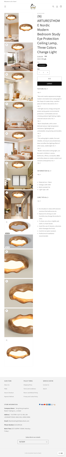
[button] (5, 6)
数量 (38, 69)
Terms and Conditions (30, 388)
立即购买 (49, 83)
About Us (6, 385)
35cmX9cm (42, 65)
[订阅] (46, 442)
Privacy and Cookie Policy (31, 396)
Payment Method (9, 396)
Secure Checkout (9, 392)
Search (45, 388)
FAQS (5, 388)
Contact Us (46, 385)
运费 (45, 59)
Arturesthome (30, 453)
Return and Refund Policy (31, 392)
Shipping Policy (28, 385)
